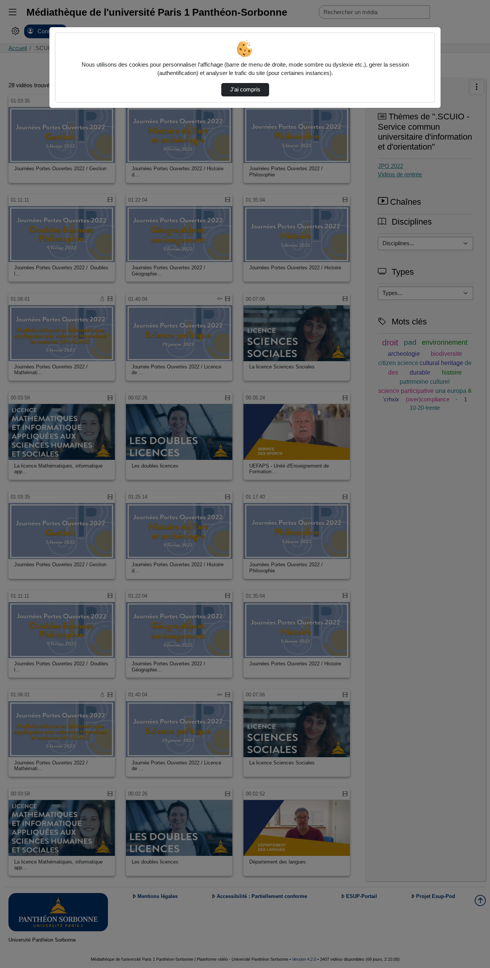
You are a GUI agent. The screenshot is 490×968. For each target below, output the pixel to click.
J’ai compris (245, 89)
